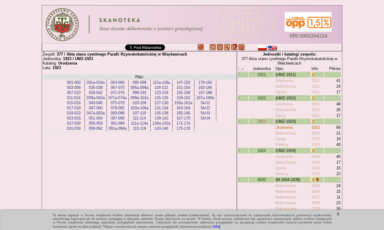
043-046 (96, 103)
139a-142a (161, 123)
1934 (315, 185)
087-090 (117, 118)
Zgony (280, 92)
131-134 (161, 108)
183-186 (205, 87)
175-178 (183, 128)
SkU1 (205, 103)
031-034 (74, 128)
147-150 (183, 82)
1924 (261, 150)
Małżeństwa (285, 86)
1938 (315, 203)
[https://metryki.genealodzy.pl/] (192, 24)
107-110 (139, 113)
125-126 (161, 97)
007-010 (74, 92)
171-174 (183, 123)
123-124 (161, 92)
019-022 (74, 113)
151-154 (183, 87)
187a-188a (205, 97)
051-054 (96, 118)
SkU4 (205, 118)
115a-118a (161, 82)
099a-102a (139, 97)
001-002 (74, 82)
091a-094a (118, 128)
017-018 (74, 108)
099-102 (139, 92)
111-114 (139, 118)
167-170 (183, 118)
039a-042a (96, 97)
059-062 (96, 128)
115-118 (139, 128)
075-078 (117, 103)
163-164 (183, 108)
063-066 (117, 82)
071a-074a (118, 97)
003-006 (74, 87)
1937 (315, 197)
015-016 (74, 103)
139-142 (161, 118)
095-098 (139, 82)
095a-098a (139, 87)
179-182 (205, 82)
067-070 (117, 87)
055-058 (96, 123)
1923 (261, 121)
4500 (261, 179)
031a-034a (96, 82)
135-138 (161, 113)
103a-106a (139, 108)
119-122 (161, 87)
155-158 (183, 92)
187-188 (205, 92)
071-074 (117, 92)
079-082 (117, 108)
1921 (261, 74)
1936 (315, 191)
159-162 (183, 97)
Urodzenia (284, 80)
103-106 (139, 103)
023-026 (74, 118)
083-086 (117, 113)
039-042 (96, 92)
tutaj (216, 226)
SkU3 (205, 113)
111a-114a (139, 123)
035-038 (96, 87)
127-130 (161, 103)
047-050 (96, 108)
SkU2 (205, 108)
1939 (315, 208)
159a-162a (183, 103)
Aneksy (282, 144)
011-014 (73, 97)
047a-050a (96, 113)
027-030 (74, 123)
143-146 (161, 128)
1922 (261, 98)
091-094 (117, 123)
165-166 (183, 113)
